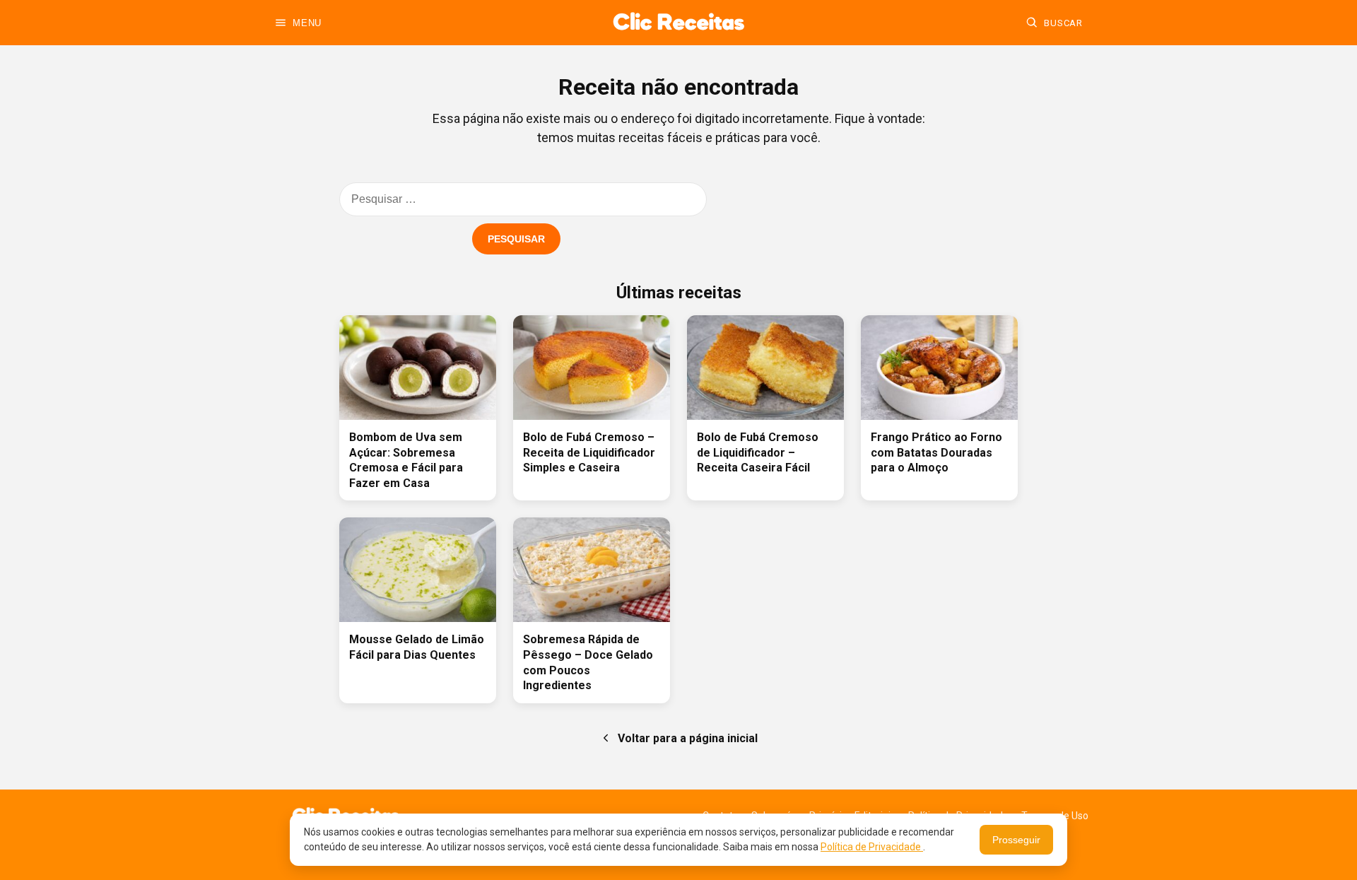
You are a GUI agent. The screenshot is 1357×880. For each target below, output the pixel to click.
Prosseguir (1016, 839)
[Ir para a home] (678, 22)
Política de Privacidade (872, 846)
